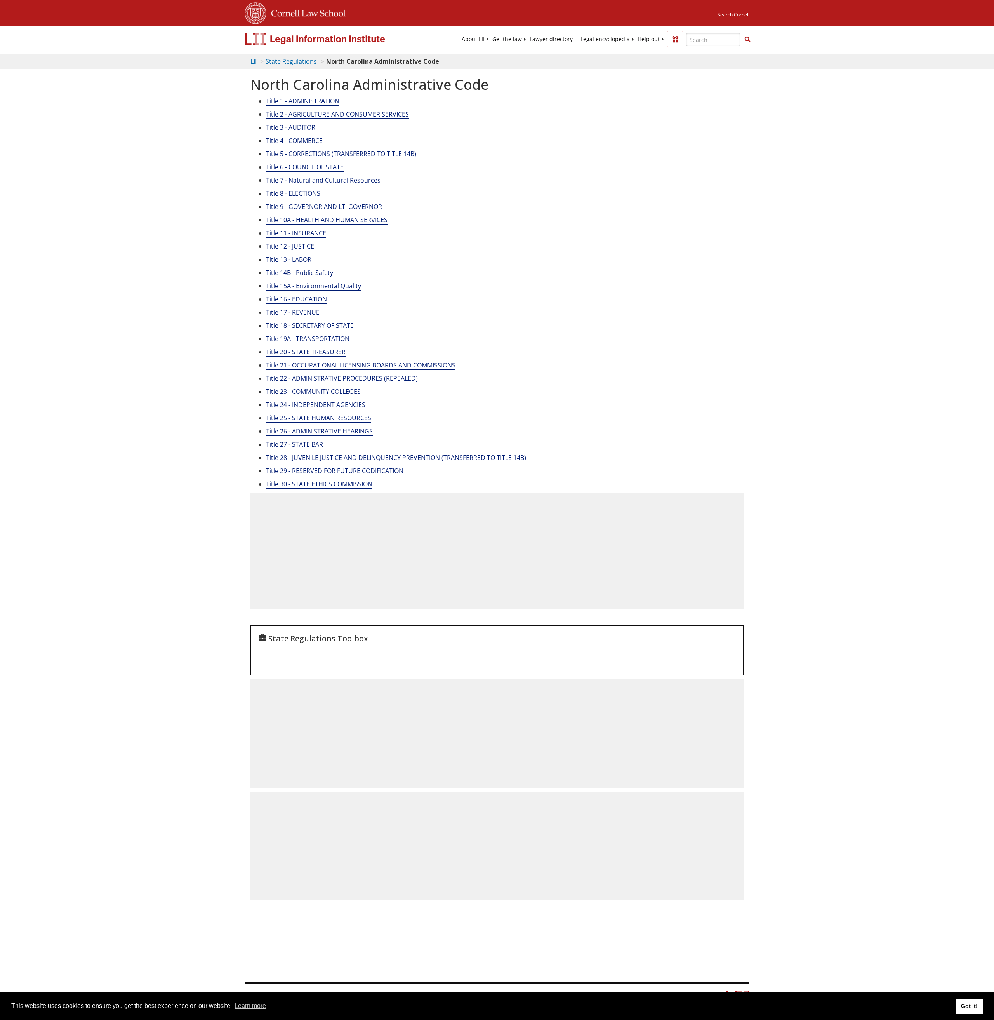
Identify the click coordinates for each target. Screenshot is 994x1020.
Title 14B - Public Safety (299, 272)
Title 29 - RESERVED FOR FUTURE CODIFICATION (334, 470)
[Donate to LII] (675, 39)
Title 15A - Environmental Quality (313, 286)
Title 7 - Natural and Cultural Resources (323, 180)
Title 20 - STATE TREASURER (306, 352)
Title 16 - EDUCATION (296, 299)
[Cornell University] (255, 12)
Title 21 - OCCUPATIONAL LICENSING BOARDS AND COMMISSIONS (360, 365)
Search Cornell (733, 14)
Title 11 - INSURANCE (296, 233)
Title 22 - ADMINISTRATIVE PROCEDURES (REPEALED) (342, 378)
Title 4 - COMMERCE (294, 140)
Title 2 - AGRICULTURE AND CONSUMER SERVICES (337, 114)
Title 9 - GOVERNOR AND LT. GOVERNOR (324, 206)
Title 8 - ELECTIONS (293, 193)
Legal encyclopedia (605, 39)
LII (253, 61)
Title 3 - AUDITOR (290, 127)
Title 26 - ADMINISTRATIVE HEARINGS (319, 431)
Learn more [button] (250, 1006)
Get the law (507, 39)
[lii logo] (332, 38)
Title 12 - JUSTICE (290, 246)
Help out (649, 39)
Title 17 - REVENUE (293, 312)
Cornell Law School (306, 12)
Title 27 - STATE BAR (294, 444)
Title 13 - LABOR (288, 259)
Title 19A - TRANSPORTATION (307, 338)
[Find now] (747, 39)
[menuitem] (473, 39)
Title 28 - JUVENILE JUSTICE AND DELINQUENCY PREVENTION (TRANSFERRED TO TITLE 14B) (396, 457)
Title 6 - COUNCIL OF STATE (305, 167)
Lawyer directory (551, 39)
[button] (747, 39)
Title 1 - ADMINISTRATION (302, 101)
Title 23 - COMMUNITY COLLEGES (313, 391)
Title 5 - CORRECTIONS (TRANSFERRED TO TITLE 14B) (341, 154)
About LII (473, 39)
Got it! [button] (969, 1006)
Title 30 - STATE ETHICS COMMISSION (319, 484)
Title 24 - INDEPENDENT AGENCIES (315, 404)
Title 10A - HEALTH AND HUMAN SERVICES (327, 220)
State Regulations (291, 61)
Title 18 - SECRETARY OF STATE (310, 325)
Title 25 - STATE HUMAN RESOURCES (318, 418)
